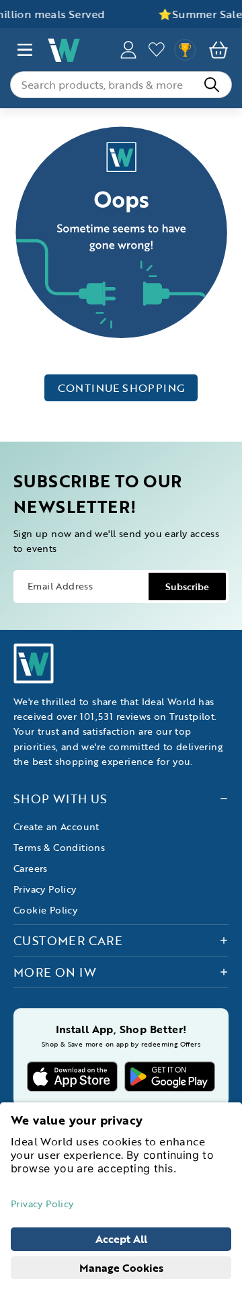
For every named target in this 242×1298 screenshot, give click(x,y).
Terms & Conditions (59, 847)
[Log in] (157, 50)
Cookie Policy (45, 910)
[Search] (212, 84)
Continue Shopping (121, 388)
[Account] (128, 50)
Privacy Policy (45, 889)
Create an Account (56, 826)
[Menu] (25, 50)
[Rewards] (185, 50)
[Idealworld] (77, 50)
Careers (30, 868)
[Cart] (218, 50)
